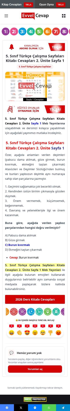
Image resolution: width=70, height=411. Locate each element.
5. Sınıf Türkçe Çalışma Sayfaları (35, 66)
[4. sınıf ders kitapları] (31, 31)
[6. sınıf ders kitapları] (47, 31)
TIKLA (28, 5)
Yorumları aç (35, 369)
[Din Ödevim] (31, 312)
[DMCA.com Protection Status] (35, 399)
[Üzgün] (43, 333)
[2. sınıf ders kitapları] (14, 31)
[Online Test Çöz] (35, 47)
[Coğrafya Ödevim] (47, 312)
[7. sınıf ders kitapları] (56, 31)
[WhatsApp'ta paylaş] (49, 407)
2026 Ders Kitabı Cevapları (35, 299)
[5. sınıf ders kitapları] (39, 31)
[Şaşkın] (35, 333)
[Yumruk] (51, 333)
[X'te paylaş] (21, 407)
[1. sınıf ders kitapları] (6, 31)
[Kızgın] (58, 333)
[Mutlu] (11, 333)
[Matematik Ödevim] (14, 312)
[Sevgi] (27, 333)
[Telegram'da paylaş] (63, 407)
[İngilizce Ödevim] (22, 312)
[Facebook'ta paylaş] (7, 407)
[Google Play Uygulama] (35, 109)
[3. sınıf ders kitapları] (22, 31)
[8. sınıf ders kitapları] (64, 31)
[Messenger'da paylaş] (35, 407)
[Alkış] (19, 333)
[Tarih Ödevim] (56, 312)
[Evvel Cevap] (35, 16)
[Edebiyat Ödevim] (39, 312)
